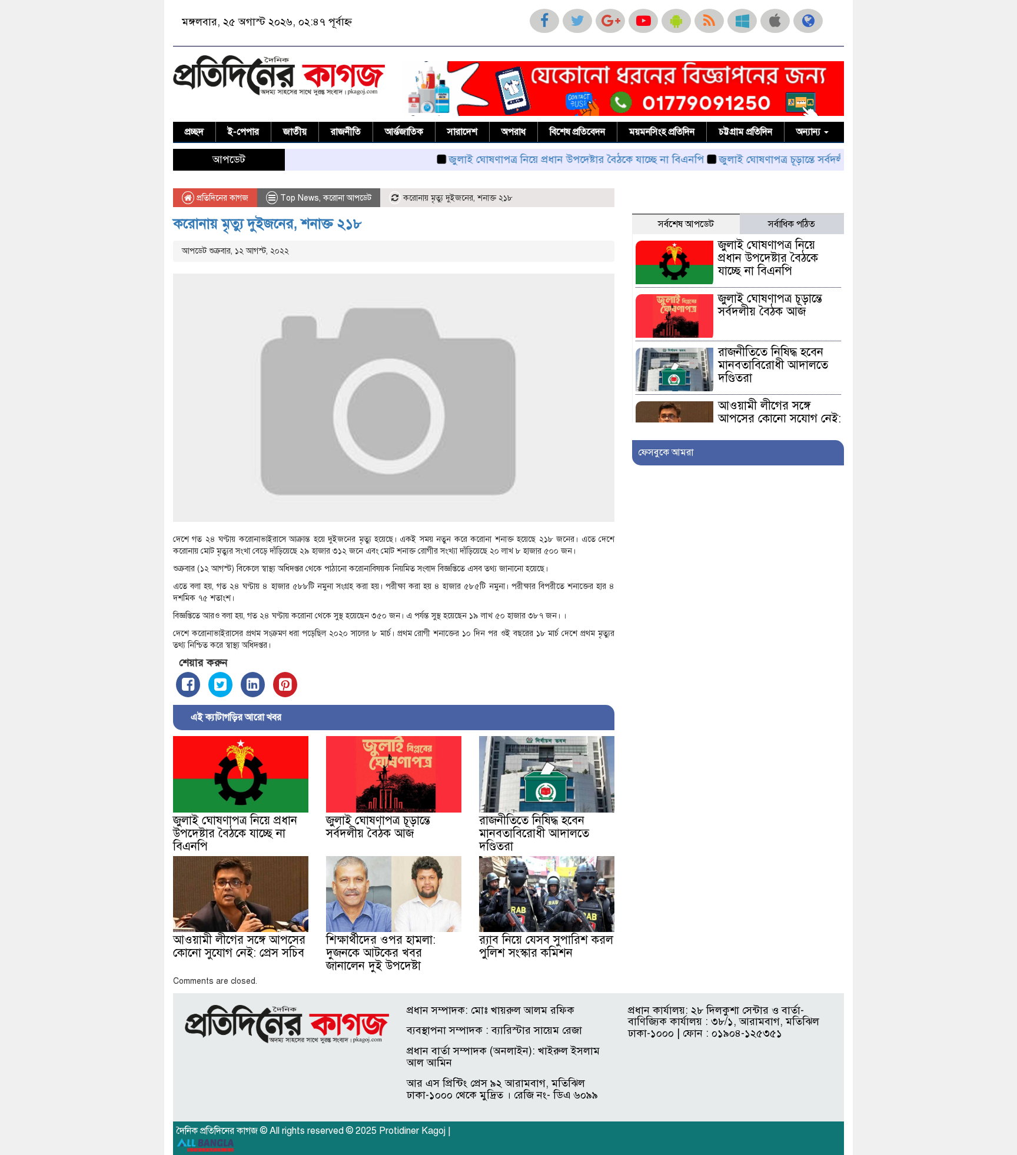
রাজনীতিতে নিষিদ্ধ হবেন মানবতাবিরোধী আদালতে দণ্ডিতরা (534, 833)
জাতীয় (295, 132)
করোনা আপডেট (347, 198)
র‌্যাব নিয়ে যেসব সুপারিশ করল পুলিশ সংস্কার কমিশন (546, 946)
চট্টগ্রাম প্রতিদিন (745, 132)
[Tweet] (220, 684)
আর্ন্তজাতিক (404, 132)
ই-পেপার (243, 132)
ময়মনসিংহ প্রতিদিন (661, 132)
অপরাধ (513, 132)
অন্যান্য (809, 132)
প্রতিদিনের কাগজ (221, 198)
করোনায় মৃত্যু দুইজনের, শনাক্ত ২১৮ (267, 223)
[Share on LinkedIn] (253, 684)
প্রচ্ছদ (194, 132)
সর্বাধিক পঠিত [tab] (791, 224)
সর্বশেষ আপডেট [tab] (686, 224)
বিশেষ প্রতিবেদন (577, 132)
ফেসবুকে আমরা (665, 452)
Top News (299, 198)
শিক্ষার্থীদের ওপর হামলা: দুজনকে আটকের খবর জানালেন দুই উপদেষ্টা (381, 953)
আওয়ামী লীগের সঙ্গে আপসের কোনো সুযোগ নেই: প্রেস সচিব (239, 946)
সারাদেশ (462, 132)
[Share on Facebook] (188, 684)
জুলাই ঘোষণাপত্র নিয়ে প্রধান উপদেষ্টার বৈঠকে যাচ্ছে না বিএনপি (547, 159)
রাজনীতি (346, 132)
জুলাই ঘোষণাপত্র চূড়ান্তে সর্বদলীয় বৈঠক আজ (779, 159)
